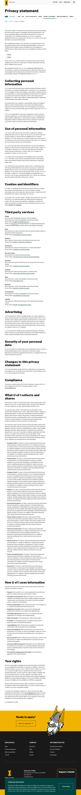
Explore (55, 2)
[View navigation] (74, 2)
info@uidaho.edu (28, 776)
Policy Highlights (31, 16)
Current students (55, 749)
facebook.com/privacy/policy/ (21, 266)
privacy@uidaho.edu (10, 388)
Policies (12, 16)
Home (6, 21)
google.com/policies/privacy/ (21, 221)
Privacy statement (49, 16)
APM (19, 16)
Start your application (24, 723)
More (72, 16)
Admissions (67, 2)
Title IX (7, 755)
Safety (31, 752)
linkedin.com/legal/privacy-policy (22, 304)
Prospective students (56, 746)
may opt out (14, 223)
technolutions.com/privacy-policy (22, 234)
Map (30, 749)
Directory (32, 746)
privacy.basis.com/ (18, 280)
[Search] (10, 2)
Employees (53, 755)
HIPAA (9, 57)
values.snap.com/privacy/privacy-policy (24, 273)
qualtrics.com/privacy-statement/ (22, 242)
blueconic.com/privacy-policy (21, 288)
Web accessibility (10, 752)
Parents (52, 752)
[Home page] (6, 3)
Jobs (6, 746)
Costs (60, 2)
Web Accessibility (62, 16)
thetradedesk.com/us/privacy (21, 295)
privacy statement (50, 791)
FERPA (40, 16)
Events (31, 755)
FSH (23, 16)
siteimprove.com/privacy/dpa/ (21, 249)
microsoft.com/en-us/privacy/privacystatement (26, 257)
